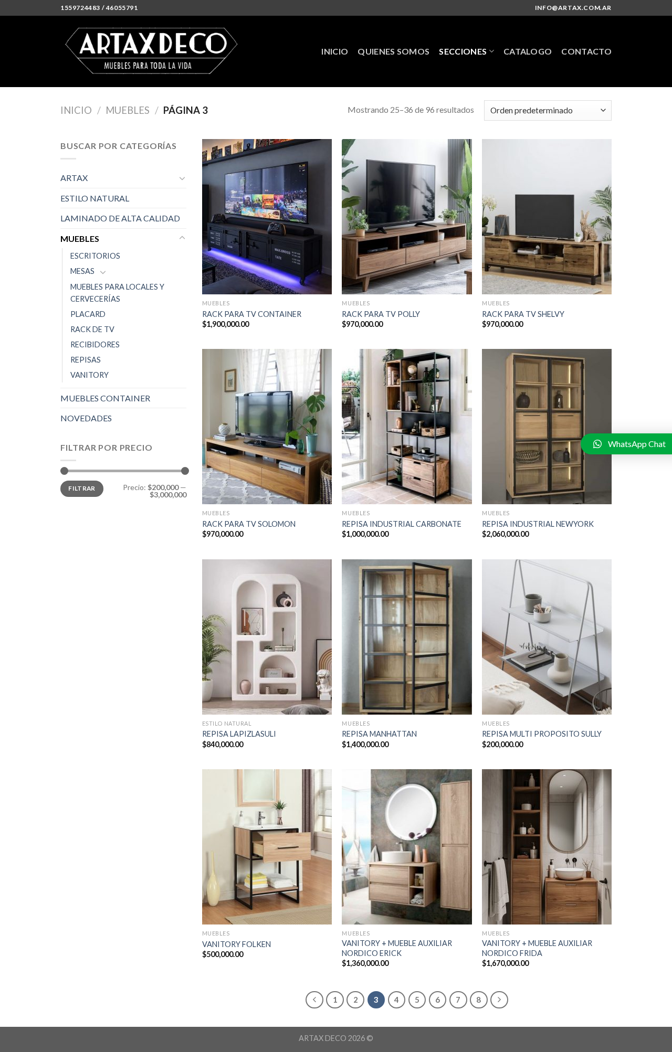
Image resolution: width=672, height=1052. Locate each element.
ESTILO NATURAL (94, 198)
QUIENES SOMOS (393, 51)
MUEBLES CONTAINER (105, 398)
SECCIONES (463, 51)
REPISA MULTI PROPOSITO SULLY (542, 733)
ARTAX (74, 178)
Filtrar (82, 488)
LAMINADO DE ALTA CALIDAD (120, 218)
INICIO (334, 51)
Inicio (76, 110)
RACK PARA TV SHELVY (523, 314)
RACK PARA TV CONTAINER (251, 314)
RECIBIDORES (95, 344)
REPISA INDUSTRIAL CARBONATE (401, 523)
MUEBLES (128, 110)
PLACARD (88, 314)
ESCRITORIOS (95, 255)
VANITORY (89, 374)
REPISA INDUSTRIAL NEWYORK (538, 523)
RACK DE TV (92, 329)
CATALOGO (527, 51)
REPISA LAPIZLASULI (239, 733)
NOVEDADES (86, 418)
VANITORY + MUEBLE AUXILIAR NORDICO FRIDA (537, 948)
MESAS (82, 271)
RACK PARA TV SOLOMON (249, 523)
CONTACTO (586, 51)
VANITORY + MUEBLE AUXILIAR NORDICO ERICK (397, 948)
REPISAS (85, 359)
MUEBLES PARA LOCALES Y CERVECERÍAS (117, 292)
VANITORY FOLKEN (236, 944)
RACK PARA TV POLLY (381, 314)
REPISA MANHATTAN (379, 733)
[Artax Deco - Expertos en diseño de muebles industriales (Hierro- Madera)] (154, 52)
